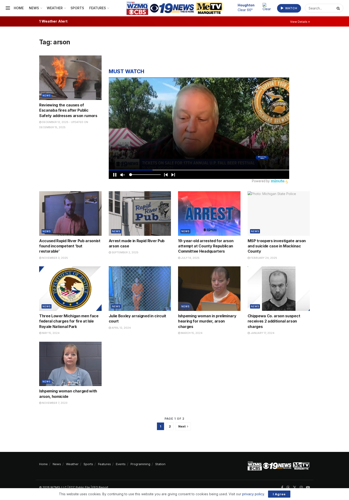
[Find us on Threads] (288, 487)
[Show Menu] (8, 8)
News (34, 8)
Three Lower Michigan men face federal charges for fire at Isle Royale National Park (69, 321)
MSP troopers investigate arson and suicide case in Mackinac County (277, 246)
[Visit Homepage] (175, 8)
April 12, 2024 (121, 327)
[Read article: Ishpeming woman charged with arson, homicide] (70, 364)
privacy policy (253, 494)
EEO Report (100, 487)
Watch (290, 8)
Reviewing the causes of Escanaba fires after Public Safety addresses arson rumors (68, 110)
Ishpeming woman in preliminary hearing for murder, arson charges (207, 321)
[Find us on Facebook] (282, 487)
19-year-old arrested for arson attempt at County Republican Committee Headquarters (205, 246)
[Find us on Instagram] (301, 487)
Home (19, 8)
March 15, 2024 (191, 333)
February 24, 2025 (263, 257)
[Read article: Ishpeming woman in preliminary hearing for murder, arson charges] (209, 288)
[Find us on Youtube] (308, 487)
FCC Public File (79, 487)
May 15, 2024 (50, 333)
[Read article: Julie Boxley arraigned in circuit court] (140, 288)
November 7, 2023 (54, 403)
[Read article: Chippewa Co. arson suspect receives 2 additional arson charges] (279, 288)
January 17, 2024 (262, 333)
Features (97, 8)
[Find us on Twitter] (295, 487)
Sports (77, 8)
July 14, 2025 (189, 257)
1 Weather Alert (53, 21)
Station (160, 464)
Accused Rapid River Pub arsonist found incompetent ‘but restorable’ (69, 246)
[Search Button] (338, 8)
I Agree (279, 494)
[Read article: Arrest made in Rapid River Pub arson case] (140, 213)
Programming (140, 464)
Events (121, 464)
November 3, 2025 (54, 257)
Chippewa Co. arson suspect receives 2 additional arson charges (274, 321)
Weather (55, 8)
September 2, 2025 (124, 252)
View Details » (300, 21)
